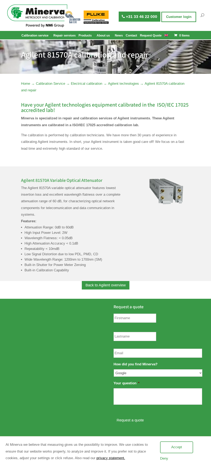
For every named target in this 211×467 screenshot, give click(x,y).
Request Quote (151, 35)
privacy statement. (110, 458)
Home (25, 84)
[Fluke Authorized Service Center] (96, 17)
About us (103, 35)
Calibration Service (50, 84)
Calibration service (34, 35)
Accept (176, 447)
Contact (131, 35)
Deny (164, 458)
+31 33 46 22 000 (141, 16)
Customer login (178, 17)
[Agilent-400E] (166, 204)
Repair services (64, 35)
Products (85, 35)
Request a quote (130, 420)
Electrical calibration (86, 84)
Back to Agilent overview (106, 285)
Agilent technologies (123, 84)
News (119, 35)
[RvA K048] (73, 17)
